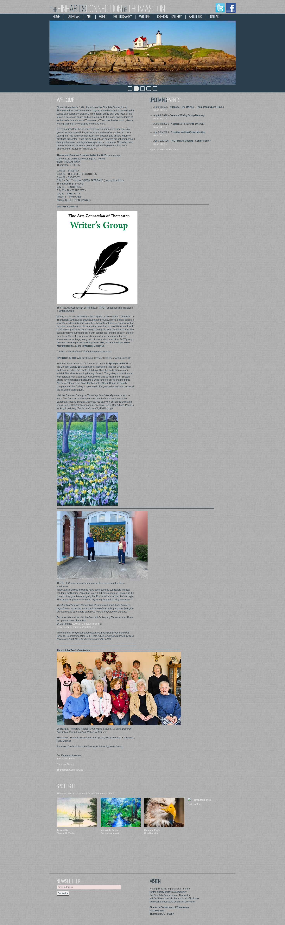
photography (123, 17)
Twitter (220, 8)
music (102, 17)
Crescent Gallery (65, 764)
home (56, 17)
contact (215, 17)
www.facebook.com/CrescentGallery (76, 627)
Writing (144, 17)
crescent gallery (169, 17)
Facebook (231, 8)
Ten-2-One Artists (66, 758)
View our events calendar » (164, 149)
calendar (73, 17)
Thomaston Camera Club (70, 769)
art (89, 17)
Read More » (160, 110)
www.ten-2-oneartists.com (85, 623)
